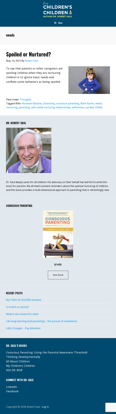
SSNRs (98, 107)
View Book (58, 274)
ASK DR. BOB (14, 370)
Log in (45, 406)
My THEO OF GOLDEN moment (23, 300)
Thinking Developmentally (23, 357)
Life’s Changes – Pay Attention (23, 328)
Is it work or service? (17, 307)
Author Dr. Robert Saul (58, 10)
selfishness (78, 107)
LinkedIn (11, 387)
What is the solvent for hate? (22, 314)
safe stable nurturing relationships (51, 107)
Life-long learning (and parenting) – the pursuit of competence (41, 321)
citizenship (49, 103)
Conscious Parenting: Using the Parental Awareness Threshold (46, 352)
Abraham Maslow (32, 103)
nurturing (11, 107)
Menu (60, 22)
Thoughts (25, 99)
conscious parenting (67, 103)
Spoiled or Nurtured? (28, 54)
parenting (24, 107)
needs (98, 103)
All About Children (18, 361)
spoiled (90, 107)
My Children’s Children (20, 365)
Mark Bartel (87, 103)
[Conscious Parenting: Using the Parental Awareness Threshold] (58, 234)
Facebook (12, 391)
